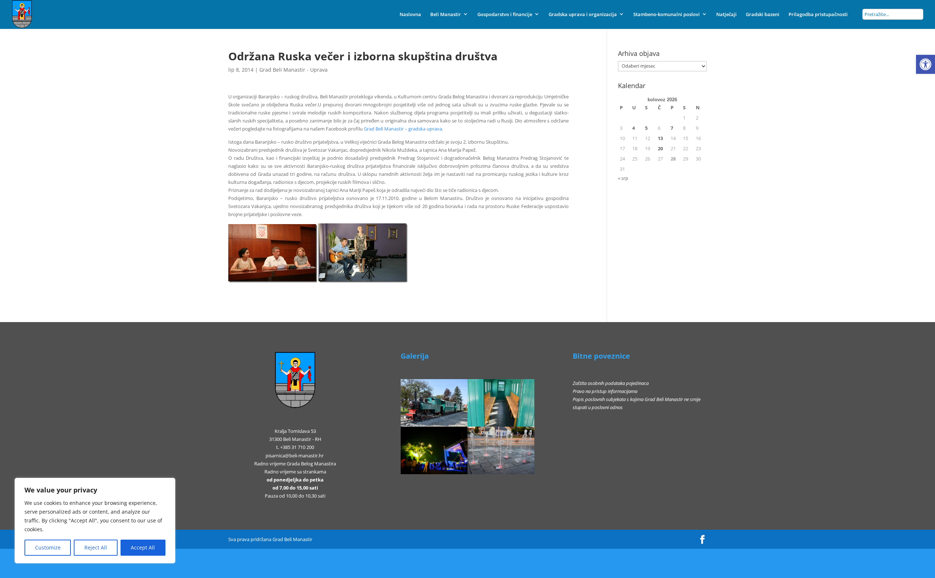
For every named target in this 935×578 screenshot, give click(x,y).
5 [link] (646, 128)
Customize (48, 547)
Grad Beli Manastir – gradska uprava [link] (403, 128)
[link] (925, 64)
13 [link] (660, 138)
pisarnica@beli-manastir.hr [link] (295, 455)
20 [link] (660, 148)
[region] (95, 520)
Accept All (143, 547)
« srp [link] (623, 178)
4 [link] (633, 128)
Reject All (95, 547)
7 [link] (672, 128)
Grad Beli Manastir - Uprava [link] (293, 69)
